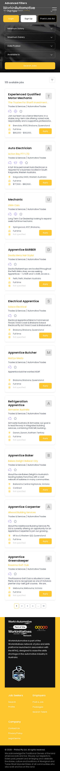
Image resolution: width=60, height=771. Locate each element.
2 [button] (21, 606)
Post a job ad (47, 18)
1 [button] (16, 606)
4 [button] (32, 606)
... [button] (38, 606)
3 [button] (27, 606)
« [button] (12, 606)
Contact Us (14, 728)
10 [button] (43, 606)
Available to (14, 54)
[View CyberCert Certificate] (30, 673)
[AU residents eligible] (10, 111)
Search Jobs (30, 65)
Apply (45, 131)
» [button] (47, 606)
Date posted (14, 45)
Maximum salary (16, 37)
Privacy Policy (15, 733)
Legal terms (14, 738)
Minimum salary (16, 28)
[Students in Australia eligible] (15, 162)
